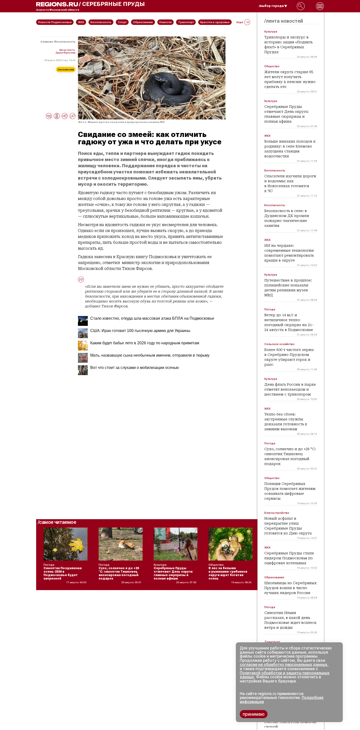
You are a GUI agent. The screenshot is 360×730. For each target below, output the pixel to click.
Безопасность (65, 41)
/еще (239, 22)
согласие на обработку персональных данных (283, 664)
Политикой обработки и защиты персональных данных (285, 675)
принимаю (254, 714)
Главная (47, 41)
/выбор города (271, 6)
